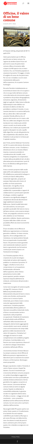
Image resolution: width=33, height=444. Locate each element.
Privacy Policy (16, 437)
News (14, 24)
